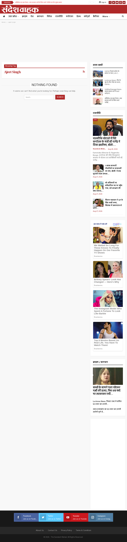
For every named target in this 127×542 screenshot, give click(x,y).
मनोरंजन (69, 16)
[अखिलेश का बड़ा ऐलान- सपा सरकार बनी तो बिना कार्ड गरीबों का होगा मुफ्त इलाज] (98, 101)
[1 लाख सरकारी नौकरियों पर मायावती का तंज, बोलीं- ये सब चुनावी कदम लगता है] (98, 168)
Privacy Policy (66, 530)
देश (32, 16)
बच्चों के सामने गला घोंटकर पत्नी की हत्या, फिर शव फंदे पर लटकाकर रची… (106, 390)
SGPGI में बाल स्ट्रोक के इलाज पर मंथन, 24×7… (112, 72)
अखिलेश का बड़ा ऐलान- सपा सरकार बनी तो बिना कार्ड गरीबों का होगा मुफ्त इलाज (38, 2)
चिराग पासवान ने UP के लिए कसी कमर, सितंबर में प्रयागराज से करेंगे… (108, 204)
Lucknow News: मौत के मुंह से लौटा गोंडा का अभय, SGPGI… (113, 82)
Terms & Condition (83, 530)
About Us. (40, 530)
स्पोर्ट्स (87, 16)
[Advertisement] (64, 43)
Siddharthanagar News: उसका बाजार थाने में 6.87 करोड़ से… (113, 91)
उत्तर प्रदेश (12, 16)
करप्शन (40, 16)
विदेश (49, 16)
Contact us (52, 530)
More (105, 16)
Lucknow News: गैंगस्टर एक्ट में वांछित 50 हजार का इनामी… (107, 403)
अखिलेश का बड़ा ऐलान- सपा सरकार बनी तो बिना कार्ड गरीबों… (113, 100)
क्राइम (24, 16)
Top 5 (95, 120)
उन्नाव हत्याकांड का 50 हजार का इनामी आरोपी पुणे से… (107, 410)
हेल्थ (78, 16)
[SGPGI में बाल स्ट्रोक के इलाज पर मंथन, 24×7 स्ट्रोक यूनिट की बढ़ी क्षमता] (98, 73)
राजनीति (59, 16)
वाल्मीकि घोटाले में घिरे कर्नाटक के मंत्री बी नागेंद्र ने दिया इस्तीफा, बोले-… (106, 141)
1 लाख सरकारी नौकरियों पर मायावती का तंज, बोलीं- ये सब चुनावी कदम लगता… (107, 169)
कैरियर (96, 16)
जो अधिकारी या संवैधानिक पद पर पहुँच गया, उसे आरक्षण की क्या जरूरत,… (107, 186)
